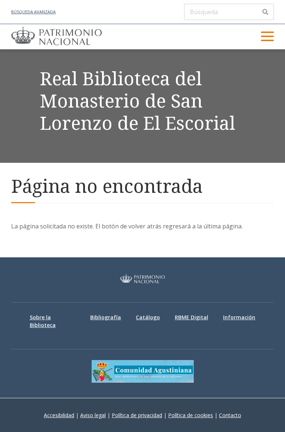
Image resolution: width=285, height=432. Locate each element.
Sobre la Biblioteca (43, 321)
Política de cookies (190, 415)
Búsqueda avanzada (33, 11)
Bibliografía (105, 317)
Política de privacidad (137, 415)
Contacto (230, 415)
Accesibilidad (59, 415)
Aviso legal (93, 415)
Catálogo (148, 317)
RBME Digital (191, 317)
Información (239, 317)
